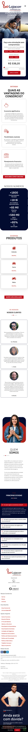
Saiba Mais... (14, 255)
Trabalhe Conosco (6, 643)
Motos (11, 51)
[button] (25, 6)
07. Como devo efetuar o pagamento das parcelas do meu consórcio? (12, 551)
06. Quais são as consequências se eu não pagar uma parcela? (14, 545)
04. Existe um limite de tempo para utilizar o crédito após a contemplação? (13, 532)
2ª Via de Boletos (6, 621)
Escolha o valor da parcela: (14, 60)
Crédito (16, 57)
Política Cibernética (6, 641)
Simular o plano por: (14, 54)
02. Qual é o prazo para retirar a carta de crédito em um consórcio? (14, 520)
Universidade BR (6, 610)
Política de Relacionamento (9, 636)
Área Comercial (5, 608)
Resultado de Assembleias (8, 626)
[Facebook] (2, 652)
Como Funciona (5, 617)
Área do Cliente (5, 619)
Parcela (11, 57)
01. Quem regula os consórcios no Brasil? (13, 505)
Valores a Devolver (6, 624)
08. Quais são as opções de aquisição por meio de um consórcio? (13, 557)
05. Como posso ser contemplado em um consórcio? (12, 539)
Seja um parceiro (6, 645)
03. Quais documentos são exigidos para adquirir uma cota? (12, 526)
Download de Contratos (7, 629)
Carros (6, 51)
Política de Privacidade (7, 638)
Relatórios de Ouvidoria (7, 633)
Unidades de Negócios (7, 631)
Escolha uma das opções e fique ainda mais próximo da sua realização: (14, 48)
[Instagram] (4, 652)
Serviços (21, 51)
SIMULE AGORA (14, 72)
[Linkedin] (7, 652)
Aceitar (17, 730)
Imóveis (16, 51)
